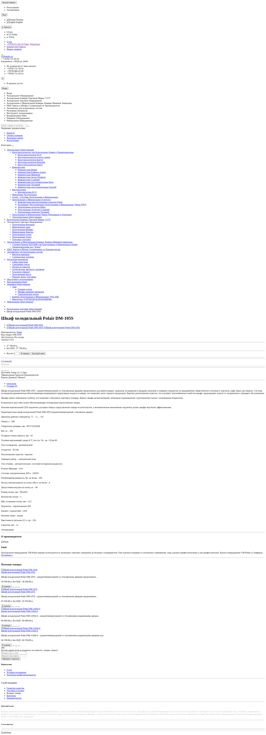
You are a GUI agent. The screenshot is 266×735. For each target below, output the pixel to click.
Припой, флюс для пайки (24, 277)
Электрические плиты (28, 294)
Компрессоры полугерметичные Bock (35, 182)
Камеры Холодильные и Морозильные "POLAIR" (35, 297)
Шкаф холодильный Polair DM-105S (18, 572)
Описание (11, 383)
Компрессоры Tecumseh (29, 185)
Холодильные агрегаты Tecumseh (33, 212)
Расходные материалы (17, 259)
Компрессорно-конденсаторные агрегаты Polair (40, 202)
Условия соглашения (16, 672)
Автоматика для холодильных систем (25, 252)
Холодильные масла (21, 274)
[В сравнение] (8, 364)
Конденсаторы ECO (27, 192)
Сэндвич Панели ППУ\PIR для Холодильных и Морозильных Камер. (45, 244)
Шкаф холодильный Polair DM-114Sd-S (19, 631)
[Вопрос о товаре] (2, 364)
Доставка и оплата (15, 690)
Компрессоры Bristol (27, 170)
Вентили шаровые (21, 254)
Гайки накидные (20, 262)
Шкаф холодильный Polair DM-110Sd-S (19, 611)
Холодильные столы (21, 234)
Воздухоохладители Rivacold (31, 162)
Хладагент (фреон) (21, 272)
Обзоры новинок (15, 135)
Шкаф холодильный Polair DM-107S (18, 592)
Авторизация (13, 10)
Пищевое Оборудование (18, 284)
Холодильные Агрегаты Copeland (33, 209)
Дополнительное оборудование (27, 217)
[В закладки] (5, 364)
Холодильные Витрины (23, 224)
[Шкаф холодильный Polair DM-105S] (25, 325)
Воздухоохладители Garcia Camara (34, 157)
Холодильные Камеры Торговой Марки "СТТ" (29, 219)
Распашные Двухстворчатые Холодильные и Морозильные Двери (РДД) (52, 204)
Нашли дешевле (14, 49)
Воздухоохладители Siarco (30, 165)
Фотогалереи (13, 140)
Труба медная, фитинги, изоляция (28, 269)
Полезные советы (15, 138)
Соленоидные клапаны (23, 257)
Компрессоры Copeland (29, 180)
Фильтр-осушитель (21, 267)
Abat (14, 287)
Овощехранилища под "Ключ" (26, 247)
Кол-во (10, 353)
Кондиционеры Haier (17, 282)
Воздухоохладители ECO (30, 155)
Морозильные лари (21, 227)
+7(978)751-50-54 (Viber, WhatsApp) (23, 44)
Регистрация (13, 7)
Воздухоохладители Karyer (30, 160)
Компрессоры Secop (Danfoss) (32, 177)
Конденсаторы (19, 189)
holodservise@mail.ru (16, 47)
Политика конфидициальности (21, 675)
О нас (9, 42)
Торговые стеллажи (21, 239)
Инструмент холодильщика (20, 279)
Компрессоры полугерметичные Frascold (37, 187)
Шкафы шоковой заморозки (31, 292)
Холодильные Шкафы (22, 229)
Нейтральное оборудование (20, 302)
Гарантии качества (15, 688)
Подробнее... (7, 555)
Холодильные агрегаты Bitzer (32, 207)
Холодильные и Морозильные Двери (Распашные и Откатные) (42, 214)
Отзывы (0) (12, 386)
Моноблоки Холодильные (24, 194)
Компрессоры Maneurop (29, 175)
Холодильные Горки (21, 237)
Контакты (11, 695)
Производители (14, 698)
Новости (11, 133)
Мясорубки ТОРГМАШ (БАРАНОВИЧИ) (32, 299)
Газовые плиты (25, 289)
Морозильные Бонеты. (23, 232)
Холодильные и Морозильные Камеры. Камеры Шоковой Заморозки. (40, 242)
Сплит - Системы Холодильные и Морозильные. (35, 197)
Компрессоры (18, 167)
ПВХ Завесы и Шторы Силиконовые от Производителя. (34, 249)
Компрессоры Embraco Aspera (32, 172)
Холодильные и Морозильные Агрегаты (31, 199)
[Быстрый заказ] (13, 587)
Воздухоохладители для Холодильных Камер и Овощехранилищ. (43, 152)
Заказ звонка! (21, 66)
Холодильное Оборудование (20, 150)
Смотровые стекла (21, 264)
